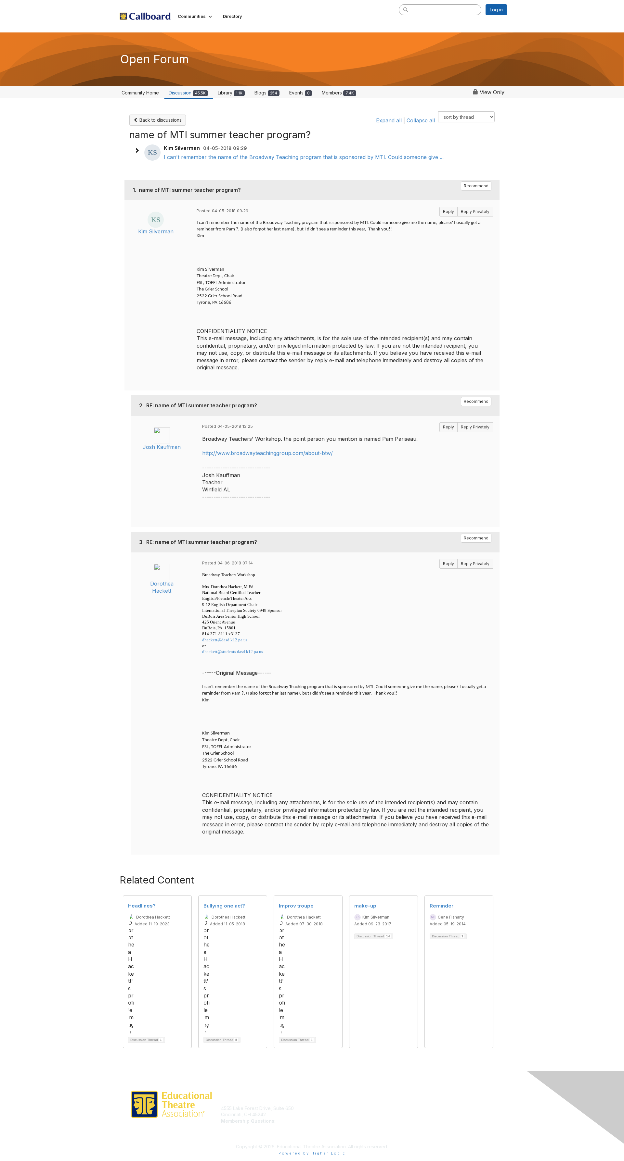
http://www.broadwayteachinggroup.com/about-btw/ (267, 453)
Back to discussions (160, 120)
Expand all (389, 120)
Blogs (265, 92)
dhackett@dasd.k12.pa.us (224, 639)
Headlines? (142, 906)
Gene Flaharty (451, 917)
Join (319, 1108)
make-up (365, 906)
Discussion (187, 92)
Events (299, 92)
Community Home (140, 92)
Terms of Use (423, 1114)
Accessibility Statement (433, 1133)
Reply (448, 211)
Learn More (327, 1114)
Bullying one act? (224, 906)
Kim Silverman (156, 231)
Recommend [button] (476, 185)
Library (230, 92)
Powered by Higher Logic (312, 1153)
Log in (496, 9)
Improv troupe (296, 906)
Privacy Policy (424, 1108)
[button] (195, 16)
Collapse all (421, 120)
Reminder (441, 906)
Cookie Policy (423, 1121)
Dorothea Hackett (153, 917)
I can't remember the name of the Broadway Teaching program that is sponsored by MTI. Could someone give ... (304, 157)
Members (338, 92)
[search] (405, 9)
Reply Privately (475, 211)
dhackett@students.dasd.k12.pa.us (232, 651)
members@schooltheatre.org (252, 1127)
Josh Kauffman (162, 447)
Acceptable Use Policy (433, 1127)
